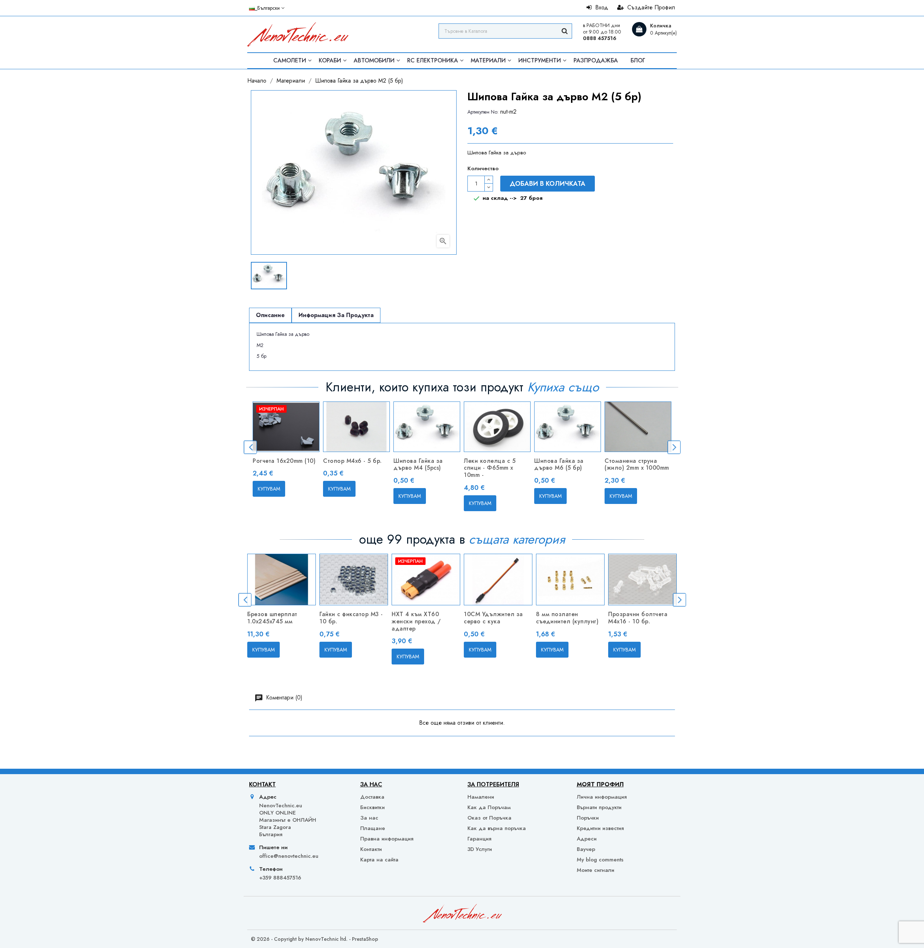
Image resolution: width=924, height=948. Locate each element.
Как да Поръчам (489, 807)
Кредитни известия (600, 828)
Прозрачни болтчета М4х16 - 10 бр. (637, 618)
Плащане (372, 828)
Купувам (269, 488)
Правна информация (386, 838)
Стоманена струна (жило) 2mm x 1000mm (637, 464)
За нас (369, 817)
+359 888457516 (280, 877)
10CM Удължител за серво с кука (493, 618)
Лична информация (602, 796)
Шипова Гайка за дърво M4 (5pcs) (418, 464)
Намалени (480, 796)
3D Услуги (479, 849)
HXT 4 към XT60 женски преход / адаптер (416, 621)
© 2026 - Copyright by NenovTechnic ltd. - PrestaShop (314, 939)
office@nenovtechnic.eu (288, 856)
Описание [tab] (270, 315)
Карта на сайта (379, 859)
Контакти (371, 849)
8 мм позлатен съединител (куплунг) (567, 618)
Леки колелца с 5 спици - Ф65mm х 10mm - (489, 468)
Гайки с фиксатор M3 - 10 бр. (351, 618)
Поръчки (588, 817)
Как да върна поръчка (496, 828)
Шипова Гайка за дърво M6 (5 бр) (559, 464)
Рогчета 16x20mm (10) (284, 461)
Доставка (372, 796)
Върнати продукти (599, 807)
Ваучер (586, 849)
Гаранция (479, 838)
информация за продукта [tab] (336, 315)
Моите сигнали (595, 870)
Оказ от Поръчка (489, 817)
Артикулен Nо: (482, 111)
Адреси (587, 838)
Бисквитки (372, 807)
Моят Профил (600, 784)
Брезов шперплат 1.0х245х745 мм (272, 618)
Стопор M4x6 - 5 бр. (352, 461)
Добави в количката (547, 183)
